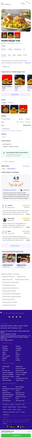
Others (5, 423)
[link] (7, 83)
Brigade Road (19, 366)
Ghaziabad (5, 350)
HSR (3, 368)
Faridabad (18, 350)
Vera (17, 412)
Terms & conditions (9, 161)
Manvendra (10, 218)
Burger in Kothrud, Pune (7, 279)
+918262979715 (27, 125)
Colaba (17, 376)
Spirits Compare (12, 407)
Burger (3, 137)
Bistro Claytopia (20, 387)
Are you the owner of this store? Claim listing (11, 130)
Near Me (5, 407)
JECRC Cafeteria (20, 394)
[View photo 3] (11, 35)
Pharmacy (14, 328)
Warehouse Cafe (20, 392)
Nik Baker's (5, 390)
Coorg (17, 358)
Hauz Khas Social (20, 400)
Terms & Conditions (22, 407)
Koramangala (5, 366)
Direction (28, 119)
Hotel (9, 328)
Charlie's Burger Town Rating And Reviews (11, 296)
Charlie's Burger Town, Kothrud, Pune (10, 288)
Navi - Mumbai (6, 356)
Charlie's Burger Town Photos (8, 285)
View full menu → (27, 166)
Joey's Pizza (5, 398)
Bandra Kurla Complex (8, 376)
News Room (6, 404)
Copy (21, 119)
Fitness (26, 326)
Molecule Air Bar (6, 392)
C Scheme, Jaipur (20, 374)
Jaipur (4, 352)
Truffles (4, 387)
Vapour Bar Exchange (7, 394)
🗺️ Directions (17, 49)
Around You (18, 404)
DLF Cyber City (6, 370)
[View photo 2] (4, 35)
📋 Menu (10, 49)
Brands (19, 409)
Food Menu (10, 102)
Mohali (4, 354)
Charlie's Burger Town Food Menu (9, 302)
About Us (12, 404)
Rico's (17, 398)
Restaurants (4, 326)
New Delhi (4, 346)
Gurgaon (18, 346)
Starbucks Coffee (7, 396)
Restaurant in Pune (21, 276)
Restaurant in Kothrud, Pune (8, 276)
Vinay (9, 231)
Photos (4, 102)
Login (23, 3)
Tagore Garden (20, 380)
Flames (17, 390)
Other (20, 328)
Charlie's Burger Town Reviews (9, 291)
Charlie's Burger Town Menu (8, 299)
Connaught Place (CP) (22, 378)
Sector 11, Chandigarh (7, 374)
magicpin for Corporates (9, 412)
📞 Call (4, 49)
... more (27, 214)
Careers (23, 412)
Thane (17, 356)
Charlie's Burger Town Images (9, 305)
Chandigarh (19, 348)
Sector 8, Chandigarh (7, 372)
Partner (14, 409)
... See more (27, 63)
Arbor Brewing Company (8, 389)
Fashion (15, 326)
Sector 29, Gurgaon (21, 368)
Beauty (10, 326)
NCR (17, 352)
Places (10, 409)
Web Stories (6, 414)
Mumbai (18, 354)
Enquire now (16, 435)
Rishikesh (4, 358)
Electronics (4, 328)
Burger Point (19, 389)
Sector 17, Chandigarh (21, 372)
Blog (23, 404)
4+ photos (26, 29)
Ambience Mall (19, 370)
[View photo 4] (17, 35)
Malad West (5, 378)
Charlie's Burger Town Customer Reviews (11, 293)
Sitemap (5, 409)
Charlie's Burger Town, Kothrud (22, 279)
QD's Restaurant (6, 400)
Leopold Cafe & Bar (21, 396)
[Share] (24, 49)
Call (29, 431)
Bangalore (5, 348)
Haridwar (18, 360)
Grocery (20, 326)
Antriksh (9, 205)
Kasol (3, 360)
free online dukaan (18, 313)
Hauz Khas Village (6, 380)
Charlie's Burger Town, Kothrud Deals (10, 282)
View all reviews (15, 246)
